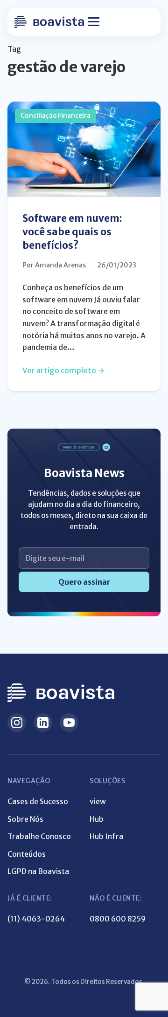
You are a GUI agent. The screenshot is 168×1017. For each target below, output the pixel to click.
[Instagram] (16, 722)
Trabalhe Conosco (39, 836)
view (98, 801)
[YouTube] (69, 722)
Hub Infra (106, 836)
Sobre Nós (25, 819)
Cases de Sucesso (37, 801)
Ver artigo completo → (63, 370)
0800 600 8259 (118, 918)
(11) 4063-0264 (36, 918)
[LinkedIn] (43, 722)
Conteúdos (26, 854)
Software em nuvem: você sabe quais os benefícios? (72, 232)
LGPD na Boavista (38, 871)
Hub (97, 819)
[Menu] (93, 22)
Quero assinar (84, 582)
